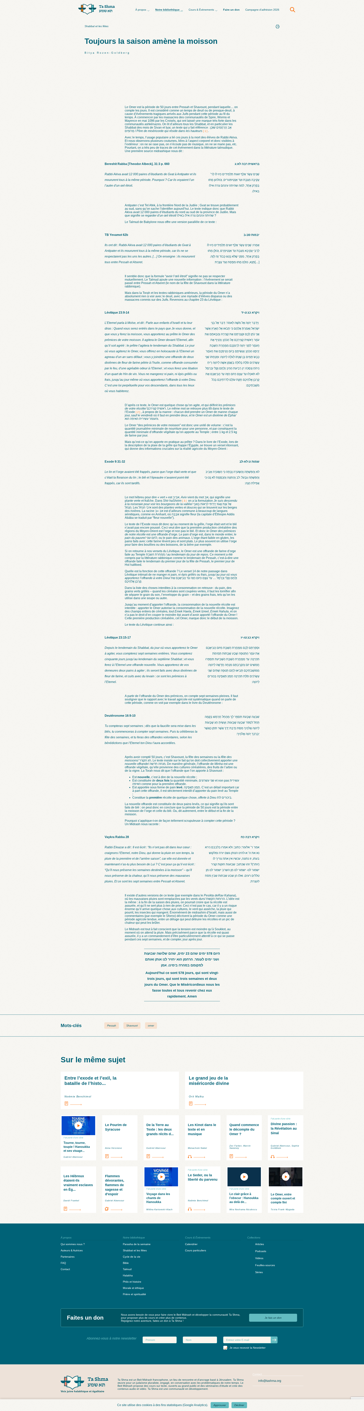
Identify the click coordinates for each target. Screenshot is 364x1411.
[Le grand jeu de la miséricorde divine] (244, 1103)
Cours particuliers (195, 1250)
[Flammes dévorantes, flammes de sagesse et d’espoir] (120, 1209)
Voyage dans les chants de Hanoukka (158, 1198)
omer (151, 1025)
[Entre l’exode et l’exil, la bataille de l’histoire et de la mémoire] (119, 1103)
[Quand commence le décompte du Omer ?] (244, 1156)
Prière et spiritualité (134, 1294)
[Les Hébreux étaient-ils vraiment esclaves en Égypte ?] (78, 1209)
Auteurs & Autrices (72, 1250)
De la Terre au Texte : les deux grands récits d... (160, 1129)
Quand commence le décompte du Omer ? (244, 1129)
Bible (126, 1262)
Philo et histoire (132, 1281)
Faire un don (231, 9)
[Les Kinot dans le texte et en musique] (203, 1156)
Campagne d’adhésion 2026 (262, 9)
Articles (259, 1244)
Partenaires (68, 1256)
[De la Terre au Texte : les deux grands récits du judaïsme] (161, 1156)
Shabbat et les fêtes (96, 26)
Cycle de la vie (131, 1256)
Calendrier (191, 1244)
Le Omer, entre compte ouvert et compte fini (283, 1198)
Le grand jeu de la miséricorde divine (209, 1080)
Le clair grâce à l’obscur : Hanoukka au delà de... (243, 1198)
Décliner (239, 1405)
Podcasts (260, 1251)
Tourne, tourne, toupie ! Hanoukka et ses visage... (77, 1147)
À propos (140, 9)
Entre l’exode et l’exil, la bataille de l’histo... (90, 1080)
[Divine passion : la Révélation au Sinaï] (285, 1156)
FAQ (63, 1262)
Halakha (128, 1275)
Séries (259, 1272)
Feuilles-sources (265, 1265)
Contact (65, 1269)
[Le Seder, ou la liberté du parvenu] (203, 1209)
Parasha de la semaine (137, 1244)
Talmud (127, 1269)
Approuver (219, 1405)
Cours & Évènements (201, 9)
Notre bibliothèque (167, 9)
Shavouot (132, 1025)
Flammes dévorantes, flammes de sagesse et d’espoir (114, 1185)
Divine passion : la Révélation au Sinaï (284, 1128)
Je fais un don (273, 1317)
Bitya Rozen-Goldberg (107, 52)
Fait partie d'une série (73, 1137)
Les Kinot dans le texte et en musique (202, 1129)
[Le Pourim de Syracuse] (120, 1156)
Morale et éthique (133, 1287)
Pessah (111, 1025)
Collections (253, 1237)
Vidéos (259, 1258)
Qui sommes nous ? (73, 1244)
